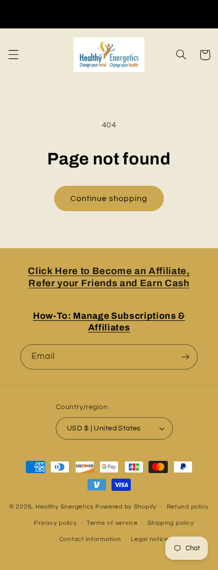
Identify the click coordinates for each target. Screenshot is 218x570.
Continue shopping (109, 198)
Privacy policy (55, 523)
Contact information (90, 539)
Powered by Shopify (126, 507)
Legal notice (150, 539)
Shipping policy (171, 523)
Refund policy (188, 507)
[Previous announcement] (11, 14)
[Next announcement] (207, 14)
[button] (13, 54)
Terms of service (112, 523)
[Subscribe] (185, 356)
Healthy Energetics (64, 507)
